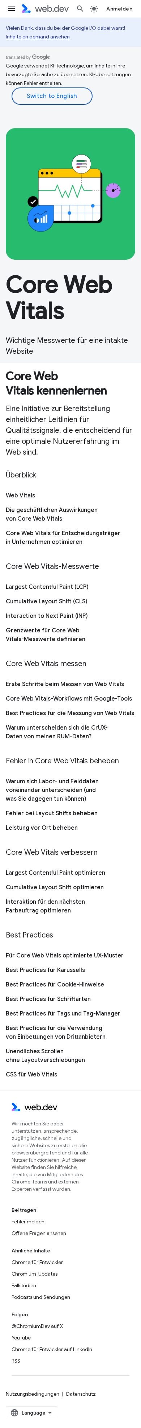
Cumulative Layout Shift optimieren (55, 887)
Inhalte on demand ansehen (38, 36)
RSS (16, 1361)
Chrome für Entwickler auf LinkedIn (52, 1349)
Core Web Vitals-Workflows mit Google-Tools (69, 698)
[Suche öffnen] (80, 8)
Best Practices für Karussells (45, 970)
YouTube (21, 1337)
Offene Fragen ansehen (39, 1233)
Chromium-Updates (34, 1274)
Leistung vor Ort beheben (42, 828)
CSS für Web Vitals (31, 1074)
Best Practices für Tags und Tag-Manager (63, 1013)
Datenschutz (81, 1394)
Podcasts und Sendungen (41, 1297)
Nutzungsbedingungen (32, 1394)
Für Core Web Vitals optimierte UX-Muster (65, 955)
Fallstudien (24, 1285)
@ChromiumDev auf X (37, 1326)
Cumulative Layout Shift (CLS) (46, 601)
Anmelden (119, 8)
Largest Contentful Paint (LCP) (47, 587)
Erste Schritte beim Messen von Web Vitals (65, 684)
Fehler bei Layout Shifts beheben (52, 813)
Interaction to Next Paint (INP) (47, 616)
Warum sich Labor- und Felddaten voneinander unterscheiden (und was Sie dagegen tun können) (52, 790)
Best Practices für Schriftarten (48, 999)
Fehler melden (28, 1221)
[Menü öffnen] (11, 8)
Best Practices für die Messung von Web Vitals (70, 713)
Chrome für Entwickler (37, 1262)
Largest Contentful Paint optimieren (55, 873)
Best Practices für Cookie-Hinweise (55, 984)
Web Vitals (20, 495)
